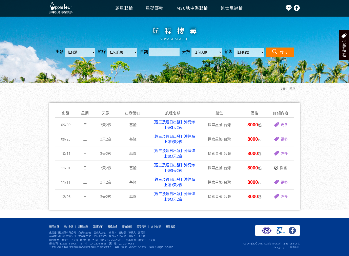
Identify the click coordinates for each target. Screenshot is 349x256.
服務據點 (83, 226)
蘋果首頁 (54, 226)
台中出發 (156, 226)
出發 (60, 51)
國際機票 (141, 226)
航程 (292, 88)
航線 (102, 51)
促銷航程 (344, 48)
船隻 (228, 51)
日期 (144, 52)
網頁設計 (295, 247)
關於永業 (69, 226)
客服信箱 (98, 226)
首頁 (282, 88)
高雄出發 (170, 226)
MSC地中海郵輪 (192, 8)
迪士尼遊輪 (232, 8)
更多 (284, 124)
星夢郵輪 (155, 8)
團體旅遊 (112, 226)
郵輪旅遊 (127, 226)
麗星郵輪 (124, 8)
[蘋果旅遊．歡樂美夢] (61, 12)
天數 (186, 51)
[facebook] (297, 10)
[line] (289, 10)
